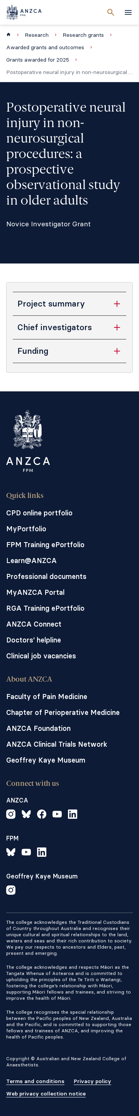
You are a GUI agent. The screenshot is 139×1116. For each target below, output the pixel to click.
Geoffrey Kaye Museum (45, 760)
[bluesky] (26, 815)
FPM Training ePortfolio (45, 544)
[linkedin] (72, 815)
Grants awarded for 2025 (37, 59)
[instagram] (10, 815)
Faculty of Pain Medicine (46, 696)
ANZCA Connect (33, 624)
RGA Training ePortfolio (45, 608)
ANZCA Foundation (38, 728)
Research (37, 34)
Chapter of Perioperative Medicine (63, 712)
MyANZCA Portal (35, 592)
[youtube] (57, 815)
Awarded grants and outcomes (45, 47)
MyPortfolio (26, 528)
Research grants (83, 34)
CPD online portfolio (39, 512)
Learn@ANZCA (31, 560)
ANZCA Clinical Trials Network (56, 744)
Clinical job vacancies (41, 655)
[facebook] (41, 815)
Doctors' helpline (33, 640)
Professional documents (46, 576)
